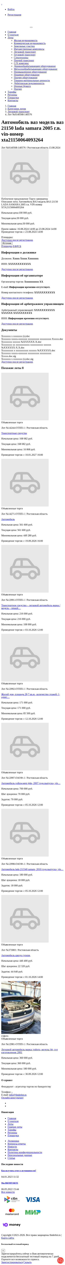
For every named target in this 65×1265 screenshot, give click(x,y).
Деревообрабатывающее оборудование (35, 66)
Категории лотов (17, 108)
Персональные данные (20, 1155)
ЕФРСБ (17, 246)
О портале (13, 34)
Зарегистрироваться (12, 1262)
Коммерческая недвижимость (30, 43)
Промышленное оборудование (30, 72)
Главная (12, 31)
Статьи (11, 1158)
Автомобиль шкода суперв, (16, 955)
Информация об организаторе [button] (22, 275)
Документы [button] (9, 330)
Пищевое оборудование (26, 74)
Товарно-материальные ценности (32, 80)
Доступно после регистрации (17, 240)
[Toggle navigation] (31, 27)
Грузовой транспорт (24, 54)
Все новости (8, 1192)
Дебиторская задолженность (29, 83)
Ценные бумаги (22, 86)
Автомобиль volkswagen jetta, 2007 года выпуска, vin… (30, 783)
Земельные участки (24, 46)
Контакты (13, 100)
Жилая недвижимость (25, 40)
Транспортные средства (14, 433)
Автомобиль (8, 519)
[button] (60, 1260)
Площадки (13, 97)
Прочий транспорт (24, 60)
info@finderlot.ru (18, 1094)
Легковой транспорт (25, 52)
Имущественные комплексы (29, 49)
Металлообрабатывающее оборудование (35, 69)
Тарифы (12, 92)
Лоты (10, 37)
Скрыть (27, 1262)
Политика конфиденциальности (25, 1152)
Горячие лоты (15, 1127)
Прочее (18, 89)
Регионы (12, 94)
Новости (12, 1146)
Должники (13, 1141)
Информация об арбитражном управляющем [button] (32, 304)
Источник (7, 243)
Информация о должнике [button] (18, 252)
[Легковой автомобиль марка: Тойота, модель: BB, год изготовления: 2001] (21, 1033)
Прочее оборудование (25, 77)
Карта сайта (7, 1238)
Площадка (6, 246)
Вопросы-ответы (17, 1143)
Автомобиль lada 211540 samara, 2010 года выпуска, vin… (32, 869)
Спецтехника (21, 57)
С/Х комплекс (21, 63)
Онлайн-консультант (12, 1097)
